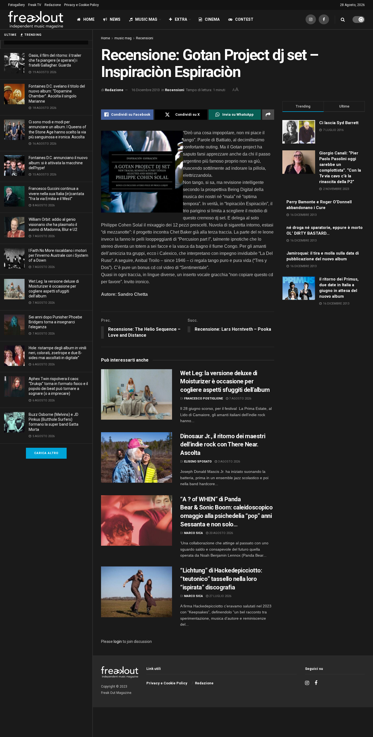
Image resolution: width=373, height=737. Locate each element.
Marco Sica (193, 533)
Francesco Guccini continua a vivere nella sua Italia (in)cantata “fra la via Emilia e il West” (56, 193)
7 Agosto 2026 (239, 398)
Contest (244, 19)
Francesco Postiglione (203, 398)
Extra (181, 19)
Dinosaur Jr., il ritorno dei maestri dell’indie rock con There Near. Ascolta (222, 444)
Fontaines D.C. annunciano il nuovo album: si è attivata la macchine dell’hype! (58, 163)
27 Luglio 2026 (219, 596)
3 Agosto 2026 (228, 461)
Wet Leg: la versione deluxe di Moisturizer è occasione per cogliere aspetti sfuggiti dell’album (225, 381)
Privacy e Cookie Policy (81, 5)
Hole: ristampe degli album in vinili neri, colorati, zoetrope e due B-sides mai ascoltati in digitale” (57, 353)
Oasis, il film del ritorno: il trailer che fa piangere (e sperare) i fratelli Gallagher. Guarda (55, 60)
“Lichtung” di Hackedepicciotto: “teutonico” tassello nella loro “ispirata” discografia (221, 579)
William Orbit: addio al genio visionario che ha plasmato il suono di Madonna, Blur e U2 (53, 224)
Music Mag (146, 19)
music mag (123, 38)
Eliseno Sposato (198, 461)
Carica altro (46, 453)
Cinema (212, 19)
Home (88, 19)
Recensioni (144, 38)
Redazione (53, 5)
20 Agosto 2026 (220, 533)
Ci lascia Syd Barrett (339, 122)
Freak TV (34, 5)
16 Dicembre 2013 (145, 90)
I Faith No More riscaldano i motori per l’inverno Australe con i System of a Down (58, 255)
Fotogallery (16, 5)
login (118, 641)
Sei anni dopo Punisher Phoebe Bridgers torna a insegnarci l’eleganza (55, 322)
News (115, 19)
